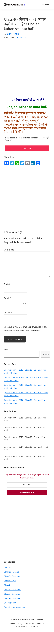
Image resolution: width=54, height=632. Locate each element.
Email (7, 298)
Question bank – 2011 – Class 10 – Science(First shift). (25, 418)
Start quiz (27, 148)
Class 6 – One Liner (12, 576)
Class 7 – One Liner (12, 589)
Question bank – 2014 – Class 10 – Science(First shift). (25, 457)
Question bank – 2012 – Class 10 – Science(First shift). (25, 428)
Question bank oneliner (14, 607)
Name (7, 283)
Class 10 (7, 567)
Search (7, 349)
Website (8, 312)
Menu (47, 4)
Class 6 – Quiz (10, 580)
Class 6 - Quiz (21, 37)
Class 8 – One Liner (12, 594)
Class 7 (7, 585)
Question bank (10, 602)
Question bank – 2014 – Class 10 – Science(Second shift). (26, 448)
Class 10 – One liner (12, 571)
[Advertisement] (27, 69)
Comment (9, 249)
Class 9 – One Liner (12, 598)
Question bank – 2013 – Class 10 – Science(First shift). (25, 438)
